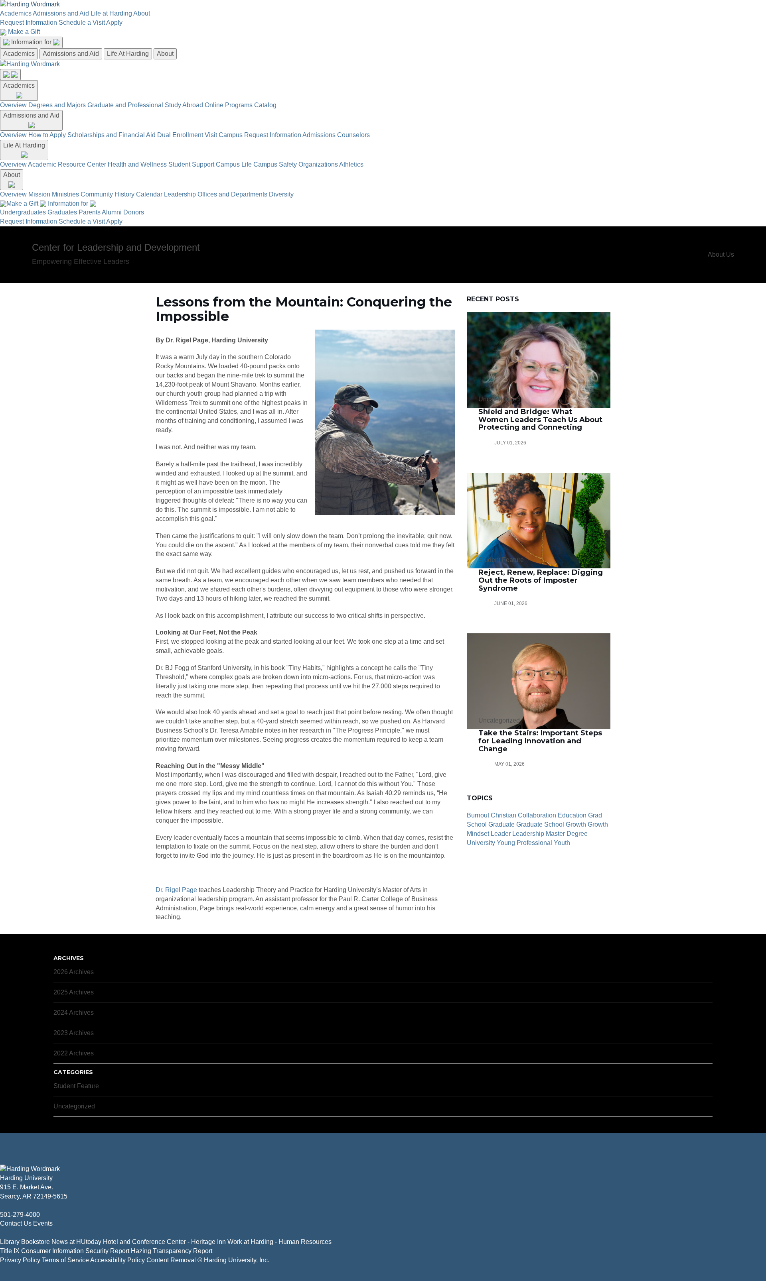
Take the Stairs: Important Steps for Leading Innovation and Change (540, 741)
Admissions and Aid (61, 13)
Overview (13, 105)
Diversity (281, 194)
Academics (16, 13)
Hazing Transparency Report (171, 1251)
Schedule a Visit (82, 22)
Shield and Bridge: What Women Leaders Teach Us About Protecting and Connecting (540, 419)
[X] (8, 1232)
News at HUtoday (76, 1241)
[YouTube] (28, 1232)
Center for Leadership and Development (116, 247)
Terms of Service (65, 1260)
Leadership (180, 194)
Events (43, 1223)
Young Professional (524, 842)
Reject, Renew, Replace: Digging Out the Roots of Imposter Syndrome (540, 580)
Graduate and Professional (125, 105)
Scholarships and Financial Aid (111, 135)
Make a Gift (24, 31)
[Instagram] (15, 1232)
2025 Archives (73, 992)
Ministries (65, 194)
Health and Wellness (137, 164)
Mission (39, 194)
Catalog (265, 105)
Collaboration (537, 815)
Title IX (10, 1251)
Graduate (501, 824)
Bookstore (35, 1241)
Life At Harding (128, 53)
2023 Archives (73, 1033)
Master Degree (567, 833)
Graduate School (540, 824)
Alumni (112, 212)
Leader (501, 833)
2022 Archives (73, 1053)
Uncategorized (74, 1106)
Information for (32, 42)
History (124, 194)
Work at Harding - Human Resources (279, 1241)
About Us (721, 254)
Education (572, 815)
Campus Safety (275, 164)
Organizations (318, 164)
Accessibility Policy (117, 1260)
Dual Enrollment (180, 135)
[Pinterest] (34, 1232)
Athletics (351, 164)
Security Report (107, 1251)
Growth (576, 824)
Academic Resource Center (67, 164)
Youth (562, 842)
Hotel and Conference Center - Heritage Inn (164, 1241)
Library (10, 1241)
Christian (503, 815)
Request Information (28, 22)
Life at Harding (111, 13)
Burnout (478, 815)
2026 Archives (73, 972)
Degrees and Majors (57, 105)
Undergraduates (23, 212)
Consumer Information (52, 1251)
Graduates (62, 212)
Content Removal (171, 1260)
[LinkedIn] (21, 1232)
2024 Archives (73, 1012)
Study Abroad (184, 105)
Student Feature (76, 1086)
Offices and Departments (232, 194)
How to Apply (47, 135)
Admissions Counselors (336, 135)
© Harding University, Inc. (233, 1260)
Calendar (149, 194)
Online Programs (229, 105)
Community (97, 194)
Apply (114, 22)
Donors (133, 212)
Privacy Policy (20, 1260)
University (481, 842)
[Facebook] (2, 1232)
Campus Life (234, 164)
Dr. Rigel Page (176, 889)
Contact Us (16, 1223)
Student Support (191, 164)
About (141, 13)
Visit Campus (224, 135)
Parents (90, 212)
